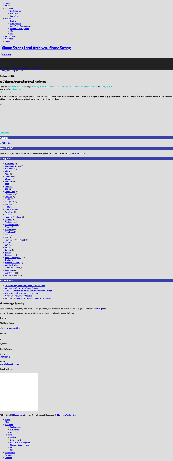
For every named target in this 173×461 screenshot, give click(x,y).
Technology (9, 255)
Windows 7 (9, 270)
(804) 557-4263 (6, 357)
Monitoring (9, 229)
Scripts (8, 242)
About (7, 6)
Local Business (65, 87)
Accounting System (13, 166)
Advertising (10, 169)
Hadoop (8, 204)
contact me (80, 153)
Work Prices (10, 36)
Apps (7, 174)
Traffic (7, 260)
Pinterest (18, 68)
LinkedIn (35, 68)
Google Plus (27, 68)
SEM (6, 245)
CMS (7, 184)
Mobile (7, 227)
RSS (40, 68)
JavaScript (9, 212)
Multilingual (10, 232)
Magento (8, 219)
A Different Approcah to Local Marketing (23, 82)
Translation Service (12, 262)
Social (7, 252)
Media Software (11, 224)
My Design (9, 8)
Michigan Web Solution (66, 415)
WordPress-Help (11, 275)
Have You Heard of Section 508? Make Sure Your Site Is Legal (28, 291)
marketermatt (16, 89)
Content (8, 186)
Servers (8, 250)
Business (8, 181)
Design (13, 21)
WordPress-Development (20, 26)
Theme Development (13, 257)
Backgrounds (15, 11)
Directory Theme (38, 87)
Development (15, 23)
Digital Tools (10, 191)
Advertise (9, 39)
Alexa (7, 171)
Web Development (12, 268)
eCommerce (10, 194)
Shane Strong (18, 415)
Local (57, 87)
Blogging (9, 179)
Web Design (10, 265)
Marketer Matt (91, 87)
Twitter (3, 68)
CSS (6, 189)
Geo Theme (49, 87)
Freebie (8, 199)
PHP (11, 33)
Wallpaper (14, 13)
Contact (8, 41)
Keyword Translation (13, 217)
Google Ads (10, 202)
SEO (12, 31)
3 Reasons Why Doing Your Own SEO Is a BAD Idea (25, 285)
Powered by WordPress (14, 240)
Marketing (12, 87)
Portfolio (8, 18)
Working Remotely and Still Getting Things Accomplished (28, 298)
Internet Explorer (12, 209)
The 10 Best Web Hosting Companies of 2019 (23, 293)
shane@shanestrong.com (10, 364)
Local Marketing (78, 87)
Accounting (9, 163)
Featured (8, 196)
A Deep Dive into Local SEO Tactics (18, 296)
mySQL (8, 235)
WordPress (14, 16)
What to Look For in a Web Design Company (22, 288)
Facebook (10, 68)
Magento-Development (19, 28)
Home (7, 3)
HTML (7, 207)
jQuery (8, 214)
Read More (4, 132)
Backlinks (9, 176)
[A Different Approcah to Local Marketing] (45, 130)
